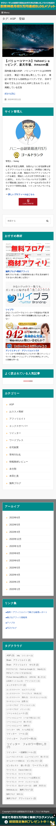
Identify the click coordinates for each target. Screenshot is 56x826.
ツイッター (15, 433)
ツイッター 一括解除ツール (21, 752)
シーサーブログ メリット (18, 709)
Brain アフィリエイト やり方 (22, 665)
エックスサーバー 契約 (17, 697)
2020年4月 (14, 574)
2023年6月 (14, 517)
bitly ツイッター (25, 655)
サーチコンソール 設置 (17, 701)
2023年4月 (14, 532)
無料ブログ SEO (14, 794)
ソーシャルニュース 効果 (18, 726)
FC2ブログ (11, 669)
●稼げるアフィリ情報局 (16, 617)
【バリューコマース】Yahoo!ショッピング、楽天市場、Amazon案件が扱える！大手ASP (27, 64)
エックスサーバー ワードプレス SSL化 (23, 693)
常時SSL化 (15, 454)
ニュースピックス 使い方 (36, 757)
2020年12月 (15, 539)
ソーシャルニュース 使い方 (18, 722)
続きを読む (10, 93)
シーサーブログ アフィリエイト (20, 705)
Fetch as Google (27, 669)
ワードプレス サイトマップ (18, 774)
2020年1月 (14, 589)
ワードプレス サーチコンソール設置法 (23, 778)
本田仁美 (14, 476)
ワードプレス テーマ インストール (22, 782)
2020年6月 (14, 560)
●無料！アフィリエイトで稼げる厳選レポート (26, 612)
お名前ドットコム (14, 681)
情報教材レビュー (18, 461)
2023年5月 (14, 524)
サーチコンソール (38, 697)
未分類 (12, 468)
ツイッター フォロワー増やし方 (27, 745)
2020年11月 (15, 546)
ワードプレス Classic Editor (18, 770)
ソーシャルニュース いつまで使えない (23, 718)
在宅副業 (14, 447)
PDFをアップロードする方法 (18, 673)
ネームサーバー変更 (15, 761)
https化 (41, 669)
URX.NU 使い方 (37, 677)
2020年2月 (14, 582)
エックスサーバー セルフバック (20, 689)
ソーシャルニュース (17, 713)
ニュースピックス (14, 757)
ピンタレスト (34, 761)
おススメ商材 (16, 411)
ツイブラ (10, 309)
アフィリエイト (17, 418)
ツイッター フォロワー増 (21, 738)
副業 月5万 (40, 786)
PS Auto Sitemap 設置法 (16, 677)
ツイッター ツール (17, 734)
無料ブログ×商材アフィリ (17, 271)
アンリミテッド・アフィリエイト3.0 (22, 350)
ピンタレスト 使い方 (18, 765)
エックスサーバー (18, 426)
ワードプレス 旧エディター (18, 786)
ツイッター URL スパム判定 (19, 730)
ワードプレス (16, 440)
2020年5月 (14, 567)
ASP (11, 404)
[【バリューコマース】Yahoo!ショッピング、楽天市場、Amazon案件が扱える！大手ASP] (28, 40)
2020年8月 (14, 553)
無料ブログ (15, 483)
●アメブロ (10, 623)
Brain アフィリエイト (18, 660)
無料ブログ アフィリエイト (21, 798)
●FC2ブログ (11, 628)
